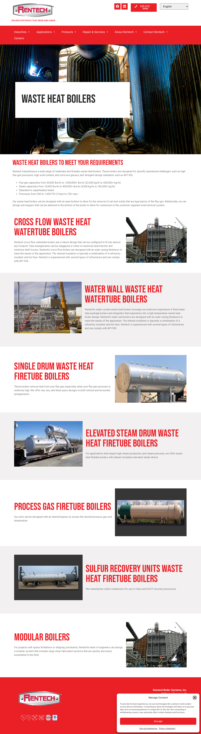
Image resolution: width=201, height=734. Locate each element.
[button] (194, 697)
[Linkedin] (124, 6)
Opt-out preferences (148, 728)
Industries (20, 32)
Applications (44, 32)
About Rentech (124, 32)
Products (67, 32)
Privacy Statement (167, 728)
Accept (158, 721)
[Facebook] (117, 6)
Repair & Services (94, 32)
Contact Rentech (154, 32)
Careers (19, 38)
